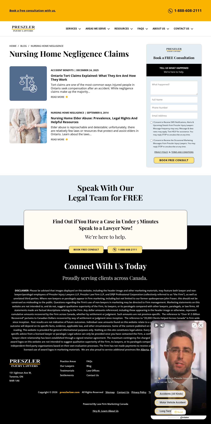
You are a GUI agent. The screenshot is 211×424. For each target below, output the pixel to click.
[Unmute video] (156, 325)
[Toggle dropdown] (79, 29)
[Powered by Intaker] (184, 417)
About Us (159, 28)
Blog (23, 45)
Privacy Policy (161, 152)
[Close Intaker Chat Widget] (200, 325)
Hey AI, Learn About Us (105, 410)
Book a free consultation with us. (32, 10)
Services (71, 28)
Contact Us (181, 28)
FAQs (140, 28)
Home (12, 45)
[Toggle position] (194, 325)
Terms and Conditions (182, 152)
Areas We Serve (96, 28)
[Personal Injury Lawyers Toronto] (23, 29)
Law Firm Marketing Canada (112, 403)
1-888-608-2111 (127, 249)
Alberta (145, 349)
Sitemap (110, 392)
